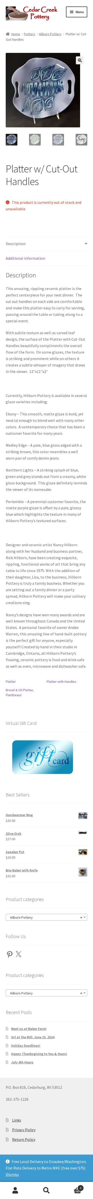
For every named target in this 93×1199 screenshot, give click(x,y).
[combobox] (47, 917)
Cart (71, 1186)
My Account (15, 1190)
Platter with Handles (61, 681)
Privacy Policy (23, 1129)
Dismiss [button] (12, 1174)
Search (46, 1190)
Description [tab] (16, 243)
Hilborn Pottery (50, 34)
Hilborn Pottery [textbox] (45, 917)
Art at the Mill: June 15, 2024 (32, 1037)
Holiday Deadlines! (25, 1045)
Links (16, 1120)
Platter (11, 681)
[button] (80, 60)
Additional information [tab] (25, 258)
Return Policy (23, 1139)
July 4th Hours (22, 1062)
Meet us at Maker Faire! (28, 1028)
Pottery (29, 34)
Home (15, 34)
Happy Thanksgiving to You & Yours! (39, 1054)
